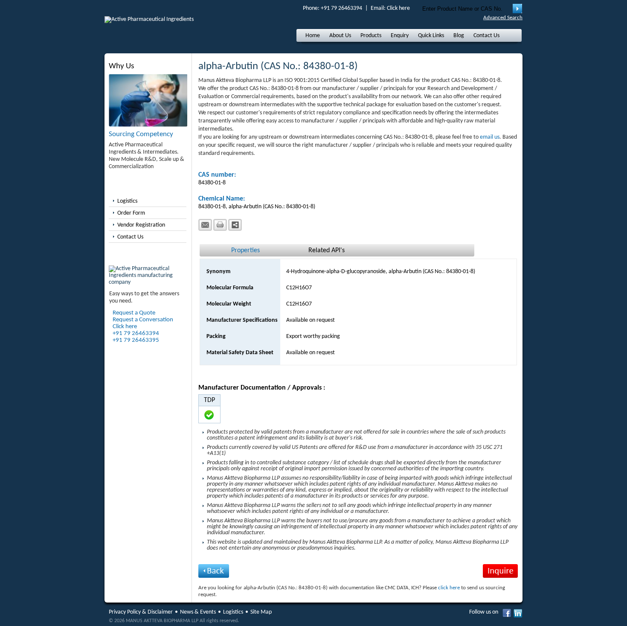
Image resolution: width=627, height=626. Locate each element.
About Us (340, 35)
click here (449, 588)
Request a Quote (134, 313)
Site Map (261, 612)
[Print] (220, 225)
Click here (398, 8)
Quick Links (431, 35)
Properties (245, 250)
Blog (458, 35)
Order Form (131, 213)
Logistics (127, 201)
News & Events (198, 612)
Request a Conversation (143, 320)
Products (370, 35)
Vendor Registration (141, 225)
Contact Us (486, 35)
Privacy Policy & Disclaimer (141, 612)
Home (312, 35)
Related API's (326, 250)
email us (489, 137)
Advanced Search (502, 17)
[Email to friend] (205, 225)
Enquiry (400, 35)
